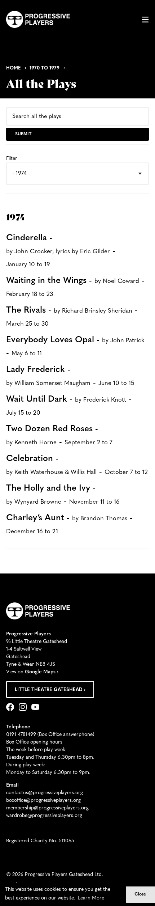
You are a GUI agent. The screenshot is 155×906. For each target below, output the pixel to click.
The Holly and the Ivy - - (63, 495)
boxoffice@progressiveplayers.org (43, 800)
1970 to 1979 (44, 68)
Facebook (11, 707)
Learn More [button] (91, 898)
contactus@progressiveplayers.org (44, 793)
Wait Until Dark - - (69, 405)
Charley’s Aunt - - (69, 524)
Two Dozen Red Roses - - (59, 435)
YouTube (36, 707)
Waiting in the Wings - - (75, 286)
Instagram (24, 707)
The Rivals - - (72, 316)
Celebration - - (77, 465)
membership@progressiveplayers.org (47, 808)
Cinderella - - (60, 251)
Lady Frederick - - (70, 376)
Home (13, 68)
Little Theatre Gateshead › (50, 689)
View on (32, 672)
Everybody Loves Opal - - (75, 346)
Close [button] (140, 894)
